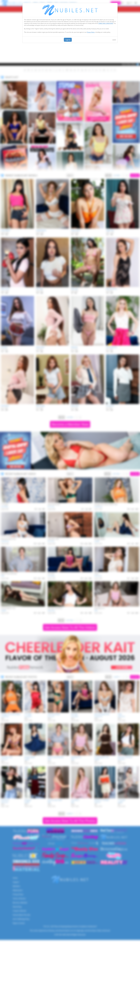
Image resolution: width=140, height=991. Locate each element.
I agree (67, 40)
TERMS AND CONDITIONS (105, 23)
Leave (114, 40)
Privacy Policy (91, 32)
